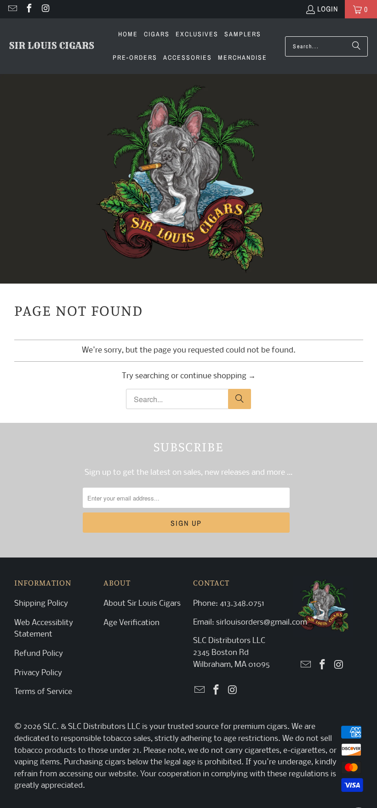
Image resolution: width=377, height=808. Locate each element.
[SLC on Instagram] (45, 9)
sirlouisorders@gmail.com (260, 622)
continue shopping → (218, 376)
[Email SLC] (12, 9)
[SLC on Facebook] (28, 9)
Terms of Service (43, 692)
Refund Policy (38, 653)
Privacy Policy (38, 673)
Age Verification (131, 623)
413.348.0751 (242, 603)
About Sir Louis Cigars (142, 603)
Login (327, 9)
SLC (50, 727)
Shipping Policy (41, 603)
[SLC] (51, 46)
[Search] (356, 46)
